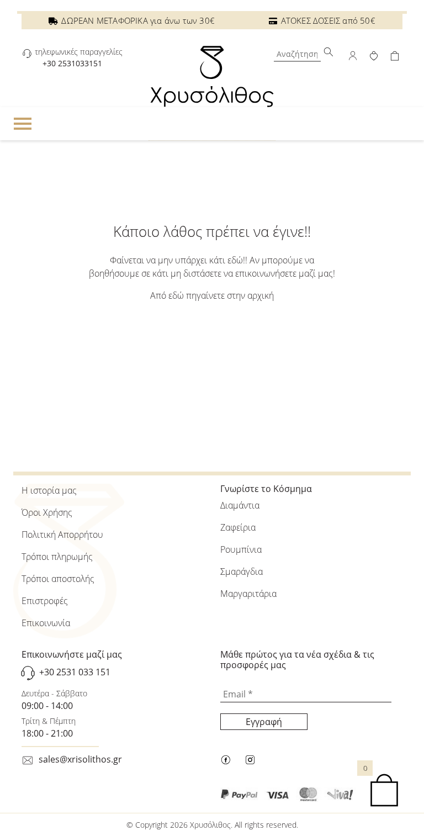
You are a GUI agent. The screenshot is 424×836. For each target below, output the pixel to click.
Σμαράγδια (241, 571)
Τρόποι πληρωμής (57, 557)
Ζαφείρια (238, 527)
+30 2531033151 (72, 63)
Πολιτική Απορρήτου (62, 534)
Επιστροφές (45, 601)
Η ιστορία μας (49, 490)
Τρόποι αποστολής (58, 579)
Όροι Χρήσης (47, 512)
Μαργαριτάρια (248, 594)
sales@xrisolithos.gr (80, 759)
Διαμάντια (239, 505)
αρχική (260, 295)
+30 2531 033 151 (74, 672)
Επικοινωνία (46, 623)
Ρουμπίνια (241, 549)
